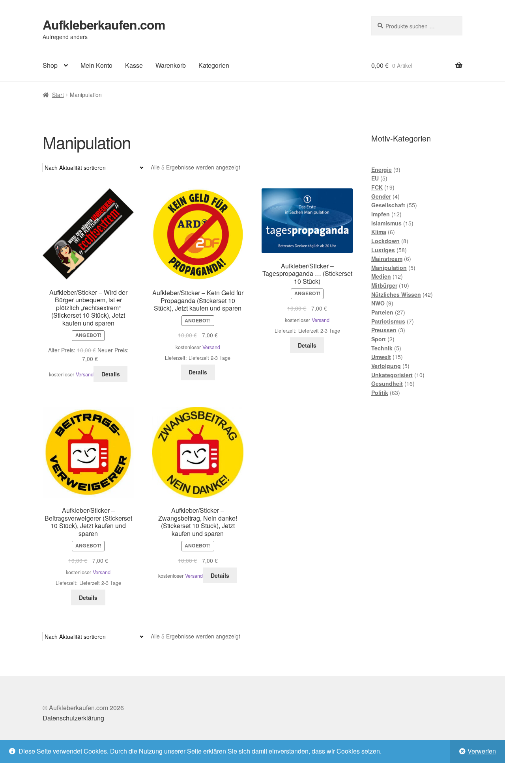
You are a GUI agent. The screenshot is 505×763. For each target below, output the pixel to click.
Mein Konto (96, 65)
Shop (50, 65)
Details (110, 374)
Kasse (134, 65)
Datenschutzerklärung (73, 717)
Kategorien (213, 65)
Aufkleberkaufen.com (104, 24)
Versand (85, 374)
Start (58, 95)
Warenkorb (170, 65)
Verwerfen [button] (482, 751)
